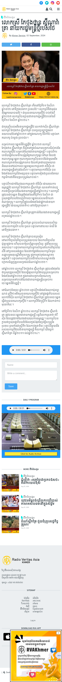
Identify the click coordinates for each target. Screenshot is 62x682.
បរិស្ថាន (26, 611)
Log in (33, 620)
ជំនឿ (27, 606)
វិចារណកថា (25, 603)
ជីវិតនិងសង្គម (9, 17)
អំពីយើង (35, 598)
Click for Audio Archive (31, 454)
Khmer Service (18, 35)
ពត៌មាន (35, 603)
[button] (11, 45)
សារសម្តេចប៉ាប (38, 611)
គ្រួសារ (35, 606)
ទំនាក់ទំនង (25, 600)
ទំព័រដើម (26, 598)
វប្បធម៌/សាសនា (38, 609)
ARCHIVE (37, 600)
